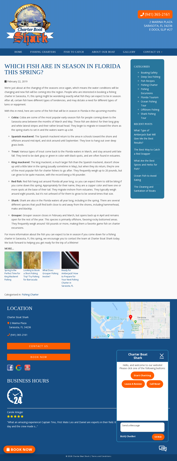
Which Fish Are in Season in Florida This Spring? (62, 69)
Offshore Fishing (150, 109)
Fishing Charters (43, 52)
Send (158, 437)
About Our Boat (103, 52)
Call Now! (155, 383)
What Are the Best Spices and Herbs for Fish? (145, 165)
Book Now (38, 357)
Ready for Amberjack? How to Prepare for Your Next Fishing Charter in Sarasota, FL (70, 278)
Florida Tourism (150, 97)
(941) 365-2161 (157, 14)
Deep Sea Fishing (150, 76)
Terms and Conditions (101, 456)
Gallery (129, 52)
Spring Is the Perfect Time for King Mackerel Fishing (12, 275)
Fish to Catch (74, 52)
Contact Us (151, 52)
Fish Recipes (148, 81)
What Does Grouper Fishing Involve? (50, 273)
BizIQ (123, 436)
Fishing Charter (30, 294)
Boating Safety (149, 72)
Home (18, 52)
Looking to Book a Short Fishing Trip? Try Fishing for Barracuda (32, 275)
